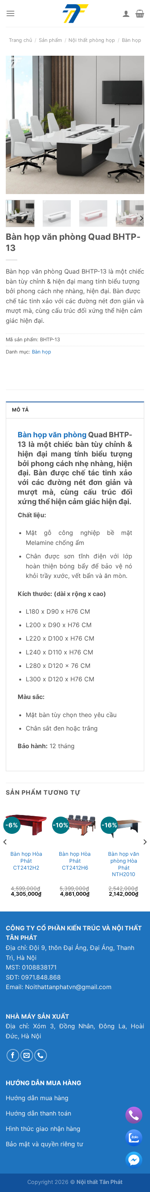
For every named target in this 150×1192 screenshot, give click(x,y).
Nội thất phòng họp (91, 40)
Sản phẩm (50, 40)
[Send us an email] (26, 1055)
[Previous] (18, 125)
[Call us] (40, 1055)
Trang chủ (20, 40)
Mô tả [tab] (20, 410)
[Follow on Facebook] (13, 1055)
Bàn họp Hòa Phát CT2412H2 (26, 860)
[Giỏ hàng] (139, 13)
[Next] (132, 125)
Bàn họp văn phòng (52, 434)
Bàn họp (131, 40)
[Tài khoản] (126, 13)
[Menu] (10, 13)
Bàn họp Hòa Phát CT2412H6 (75, 860)
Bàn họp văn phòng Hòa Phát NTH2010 (123, 864)
